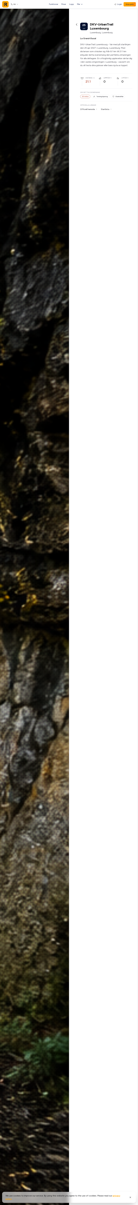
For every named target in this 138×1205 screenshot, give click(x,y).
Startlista (105, 109)
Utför (124, 78)
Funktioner (53, 4)
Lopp (71, 4)
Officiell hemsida (87, 109)
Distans (89, 78)
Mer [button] (78, 4)
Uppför (107, 78)
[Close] (130, 1197)
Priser (63, 4)
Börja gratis (130, 4)
